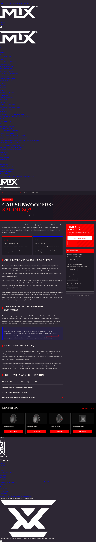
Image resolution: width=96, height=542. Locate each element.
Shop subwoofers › (87, 408)
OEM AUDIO (30, 3)
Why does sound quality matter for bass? (14, 392)
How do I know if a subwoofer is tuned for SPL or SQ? (19, 397)
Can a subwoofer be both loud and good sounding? (17, 387)
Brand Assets (48, 482)
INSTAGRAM (4, 491)
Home (3, 192)
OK (1, 541)
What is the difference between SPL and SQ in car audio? (19, 382)
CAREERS (3, 470)
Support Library (11, 192)
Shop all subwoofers (79, 243)
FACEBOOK (4, 484)
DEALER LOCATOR (6, 3)
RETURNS (3, 480)
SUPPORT (3, 477)
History (2, 468)
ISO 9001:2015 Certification (24, 496)
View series (13, 431)
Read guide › (72, 259)
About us (2, 465)
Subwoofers (19, 192)
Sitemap (2, 496)
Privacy (8, 496)
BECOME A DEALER (19, 3)
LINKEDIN (3, 494)
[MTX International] (48, 12)
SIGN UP (2, 463)
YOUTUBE (3, 489)
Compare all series (79, 238)
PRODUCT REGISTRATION (8, 482)
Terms (13, 496)
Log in (2, 20)
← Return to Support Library (79, 295)
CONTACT (3, 475)
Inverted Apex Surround (52, 335)
